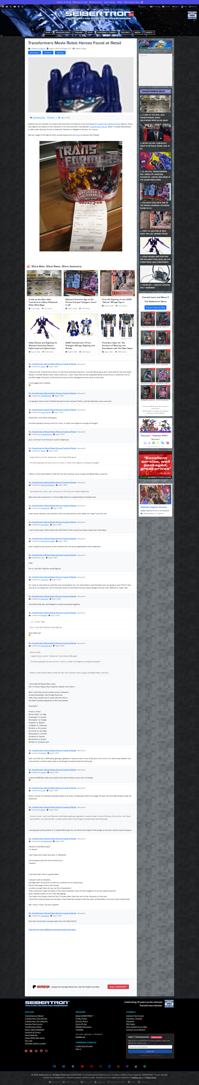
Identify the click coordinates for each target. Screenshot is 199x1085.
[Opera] (46, 1051)
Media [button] (137, 32)
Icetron (43, 772)
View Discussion (39, 117)
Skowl (42, 48)
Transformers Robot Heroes (109, 124)
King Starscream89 (48, 541)
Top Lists (28, 1040)
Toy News (47, 53)
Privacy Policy (81, 1018)
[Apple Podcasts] (136, 1066)
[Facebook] (54, 1066)
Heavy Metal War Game (35, 1038)
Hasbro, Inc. (137, 1077)
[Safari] (31, 1051)
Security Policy (82, 1021)
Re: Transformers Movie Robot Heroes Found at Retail (52, 364)
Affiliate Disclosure (83, 1027)
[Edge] (41, 1051)
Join (62, 117)
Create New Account (84, 1046)
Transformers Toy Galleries (36, 1021)
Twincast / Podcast (134, 1018)
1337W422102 (46, 396)
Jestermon (45, 580)
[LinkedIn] (109, 1066)
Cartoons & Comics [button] (106, 32)
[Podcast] (127, 1066)
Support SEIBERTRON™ (118, 987)
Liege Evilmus (46, 412)
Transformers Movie (98, 126)
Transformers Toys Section (36, 1018)
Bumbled (44, 615)
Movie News (34, 53)
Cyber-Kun (44, 599)
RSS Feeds (130, 1024)
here (78, 135)
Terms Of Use (81, 1024)
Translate (79, 1029)
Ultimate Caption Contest (154, 507)
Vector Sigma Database (34, 1029)
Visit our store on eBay (155, 307)
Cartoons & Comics (33, 1032)
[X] (73, 1066)
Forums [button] (78, 32)
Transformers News (153, 91)
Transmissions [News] (34, 1016)
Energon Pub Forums (33, 1024)
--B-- (43, 558)
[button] (143, 6)
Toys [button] (90, 32)
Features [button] (125, 32)
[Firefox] (36, 1051)
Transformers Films (33, 1027)
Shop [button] (47, 32)
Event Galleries (31, 1035)
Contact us (80, 1037)
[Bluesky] (63, 1066)
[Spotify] (145, 1066)
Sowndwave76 (46, 646)
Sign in (52, 117)
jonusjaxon (45, 525)
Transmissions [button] (62, 32)
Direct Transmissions (144, 1037)
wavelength (45, 508)
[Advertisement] (13, 73)
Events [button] (148, 32)
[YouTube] (82, 1066)
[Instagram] (101, 1066)
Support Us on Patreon (135, 1029)
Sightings (60, 53)
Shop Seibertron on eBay (136, 1027)
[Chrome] (26, 1051)
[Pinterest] (91, 1066)
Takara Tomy (151, 1077)
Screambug (45, 916)
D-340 (43, 790)
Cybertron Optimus (48, 485)
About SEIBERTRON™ (84, 1016)
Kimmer (43, 753)
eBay (165, 50)
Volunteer (130, 1021)
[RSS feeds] (118, 1066)
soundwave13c (46, 434)
